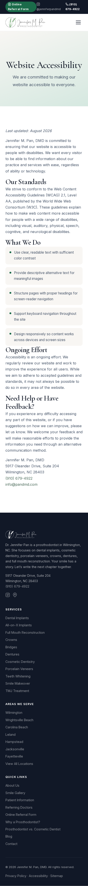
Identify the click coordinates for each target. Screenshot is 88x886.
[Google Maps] (15, 596)
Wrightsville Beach (19, 720)
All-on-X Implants (18, 625)
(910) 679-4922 (72, 7)
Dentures (12, 654)
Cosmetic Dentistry (20, 662)
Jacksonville (14, 749)
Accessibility (38, 876)
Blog (8, 836)
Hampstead (14, 742)
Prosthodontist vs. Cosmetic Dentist (32, 829)
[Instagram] (7, 596)
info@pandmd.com (21, 484)
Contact (11, 844)
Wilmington (13, 712)
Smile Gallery (15, 793)
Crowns (11, 640)
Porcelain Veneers (19, 669)
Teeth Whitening (17, 676)
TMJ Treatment (17, 691)
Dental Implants (17, 618)
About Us (12, 785)
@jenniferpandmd (49, 9)
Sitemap (56, 876)
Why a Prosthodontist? (22, 822)
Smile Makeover (17, 683)
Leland (10, 734)
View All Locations (19, 764)
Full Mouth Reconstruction (25, 632)
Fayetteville (14, 756)
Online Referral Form (18, 7)
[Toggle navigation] (78, 22)
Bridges (11, 647)
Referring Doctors (18, 807)
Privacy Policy (15, 876)
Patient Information (19, 800)
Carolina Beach (16, 727)
